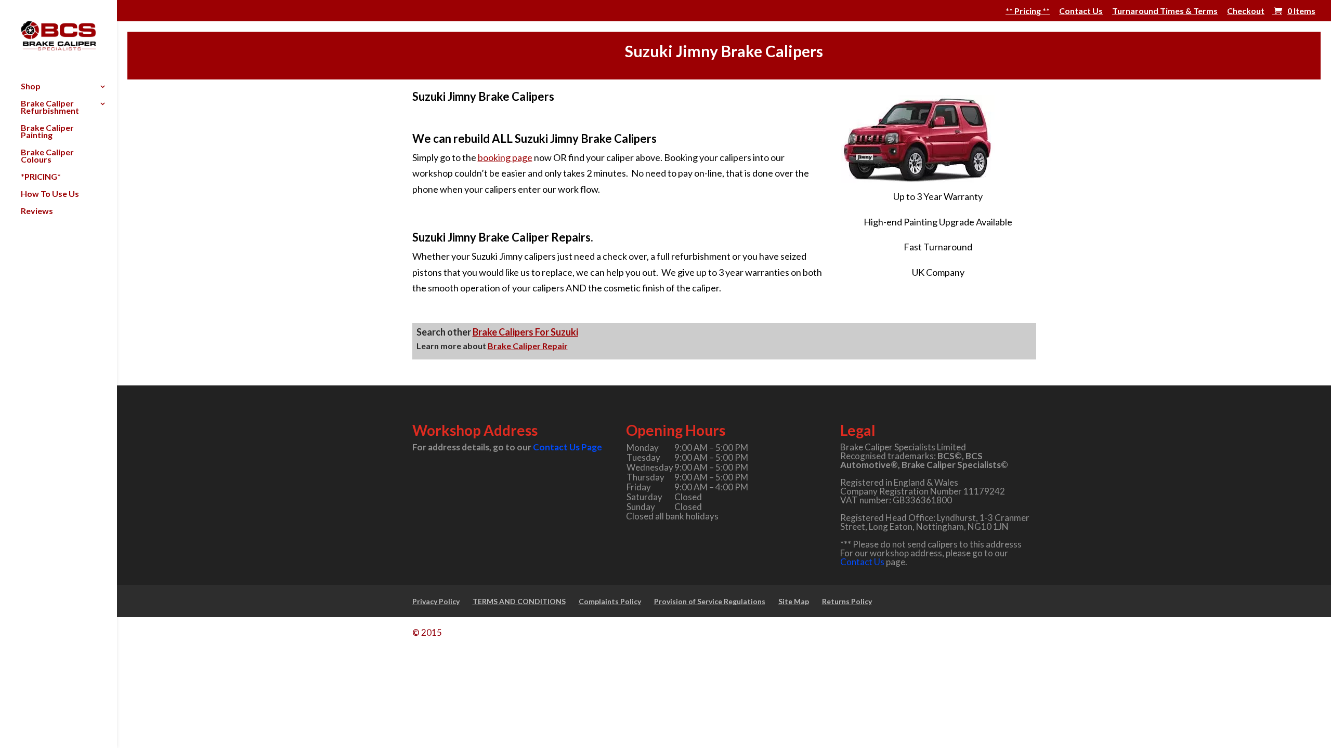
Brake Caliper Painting (47, 132)
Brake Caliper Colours (47, 156)
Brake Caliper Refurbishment (50, 107)
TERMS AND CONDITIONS (519, 601)
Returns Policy (847, 601)
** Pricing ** (1028, 11)
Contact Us (1081, 11)
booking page (505, 157)
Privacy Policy (436, 601)
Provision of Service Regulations (709, 601)
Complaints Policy (610, 601)
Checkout (1245, 11)
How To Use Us (50, 194)
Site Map (793, 601)
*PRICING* (41, 177)
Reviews (37, 211)
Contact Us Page (567, 447)
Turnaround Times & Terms (1165, 11)
